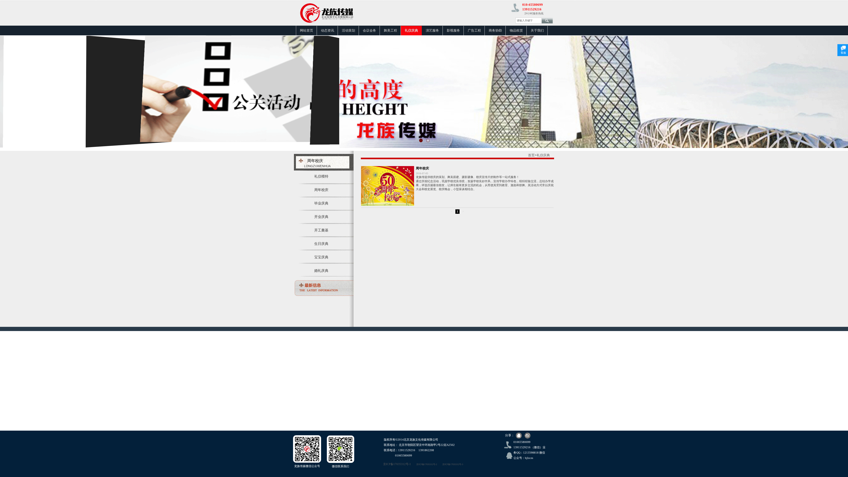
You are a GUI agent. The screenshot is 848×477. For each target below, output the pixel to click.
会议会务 (369, 30)
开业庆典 (321, 217)
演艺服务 (432, 30)
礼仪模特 (321, 176)
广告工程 (474, 30)
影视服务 (453, 30)
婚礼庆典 (321, 271)
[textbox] (528, 20)
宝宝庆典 (321, 257)
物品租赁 (516, 30)
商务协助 (495, 30)
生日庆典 (321, 244)
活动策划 (348, 30)
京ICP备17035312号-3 (452, 464)
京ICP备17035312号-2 (426, 464)
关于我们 (537, 30)
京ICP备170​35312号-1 (392, 464)
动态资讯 (327, 30)
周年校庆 (321, 190)
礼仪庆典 (411, 30)
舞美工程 (390, 30)
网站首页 (306, 30)
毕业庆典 (321, 203)
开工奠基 (321, 230)
